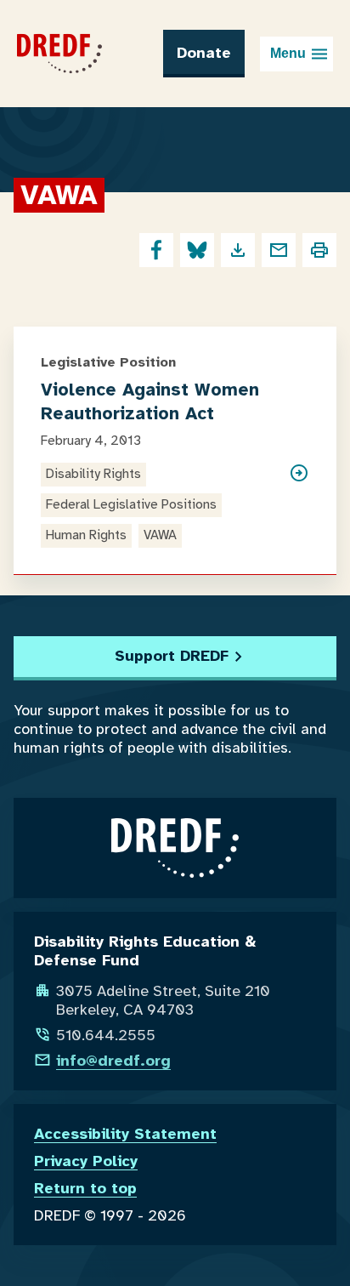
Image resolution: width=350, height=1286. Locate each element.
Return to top (85, 1188)
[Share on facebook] (156, 250)
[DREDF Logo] (59, 53)
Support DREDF (172, 655)
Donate (204, 52)
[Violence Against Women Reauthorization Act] (299, 505)
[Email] (279, 250)
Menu (288, 53)
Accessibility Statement (125, 1133)
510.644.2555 (105, 1035)
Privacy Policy (86, 1161)
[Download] (238, 250)
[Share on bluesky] (197, 250)
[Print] (319, 250)
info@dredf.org (113, 1060)
